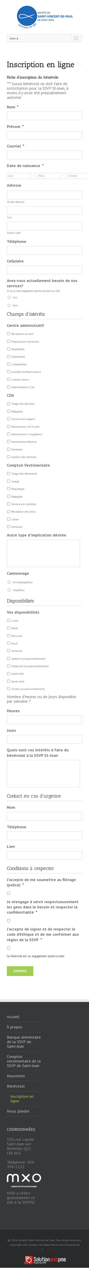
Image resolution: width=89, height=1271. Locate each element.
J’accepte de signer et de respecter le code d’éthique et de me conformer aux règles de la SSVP (43, 934)
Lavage (15, 481)
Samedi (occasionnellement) (28, 658)
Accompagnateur (23, 582)
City (9, 217)
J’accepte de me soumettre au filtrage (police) (41, 882)
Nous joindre (18, 1111)
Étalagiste (17, 411)
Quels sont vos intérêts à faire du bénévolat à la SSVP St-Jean (38, 752)
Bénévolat (16, 1086)
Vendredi (16, 651)
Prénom (15, 126)
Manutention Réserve (24, 441)
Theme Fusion (52, 1249)
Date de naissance (25, 165)
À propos (14, 1027)
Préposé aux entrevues (25, 341)
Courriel (15, 146)
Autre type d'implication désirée (36, 535)
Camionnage (18, 573)
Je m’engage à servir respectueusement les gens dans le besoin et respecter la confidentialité (43, 907)
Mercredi (16, 636)
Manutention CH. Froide (25, 426)
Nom (12, 106)
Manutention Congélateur (26, 434)
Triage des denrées (22, 403)
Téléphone (16, 241)
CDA (10, 395)
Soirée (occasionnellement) (28, 689)
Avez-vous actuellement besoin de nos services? (42, 283)
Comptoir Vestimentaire (28, 465)
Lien (11, 846)
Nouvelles (16, 1075)
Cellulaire (15, 261)
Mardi (14, 628)
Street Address (15, 201)
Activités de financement (26, 372)
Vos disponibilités (23, 612)
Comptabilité (18, 364)
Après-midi (17, 681)
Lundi (14, 620)
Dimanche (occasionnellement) (30, 666)
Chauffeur (19, 590)
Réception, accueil (22, 334)
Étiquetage (17, 489)
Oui (15, 297)
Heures (13, 710)
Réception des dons (23, 511)
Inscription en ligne (22, 1098)
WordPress (34, 1249)
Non (15, 305)
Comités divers (20, 379)
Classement (18, 356)
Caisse (15, 519)
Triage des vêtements (24, 473)
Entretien (17, 449)
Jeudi (14, 643)
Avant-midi (17, 673)
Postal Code (14, 232)
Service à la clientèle (23, 504)
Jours (11, 730)
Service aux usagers (23, 419)
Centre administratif (25, 325)
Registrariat (17, 349)
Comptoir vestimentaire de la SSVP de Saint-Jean (24, 1061)
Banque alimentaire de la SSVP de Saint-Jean (24, 1042)
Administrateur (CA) (22, 387)
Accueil (13, 1016)
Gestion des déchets (23, 457)
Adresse (14, 185)
